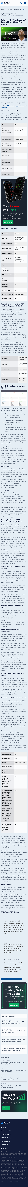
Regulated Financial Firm (8, 979)
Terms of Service (6, 1131)
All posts (4, 1127)
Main (2, 9)
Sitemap (4, 1148)
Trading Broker (18, 979)
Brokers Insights (13, 9)
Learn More (14, 1005)
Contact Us (4, 1145)
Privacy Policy (6, 1134)
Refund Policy (5, 1141)
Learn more (8, 222)
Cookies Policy (6, 1138)
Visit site (6, 1108)
